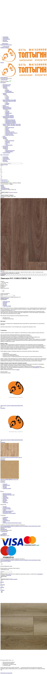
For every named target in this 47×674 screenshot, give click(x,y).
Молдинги (7, 141)
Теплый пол (5, 147)
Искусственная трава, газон (9, 494)
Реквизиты (5, 519)
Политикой (39, 574)
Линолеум (5, 86)
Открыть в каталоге (13, 192)
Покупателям (6, 38)
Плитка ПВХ (5, 498)
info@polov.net (36, 367)
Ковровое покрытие (7, 107)
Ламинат (5, 93)
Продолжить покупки (5, 579)
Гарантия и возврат (7, 508)
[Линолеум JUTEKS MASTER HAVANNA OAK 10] (23, 450)
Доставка (5, 506)
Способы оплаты (6, 507)
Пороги (7, 129)
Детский (7, 114)
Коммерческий (8, 91)
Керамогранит (6, 106)
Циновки (7, 112)
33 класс (7, 97)
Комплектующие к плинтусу (11, 132)
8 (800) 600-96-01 (4, 77)
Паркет (4, 105)
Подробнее (2, 408)
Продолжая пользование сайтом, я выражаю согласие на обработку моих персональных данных (20, 526)
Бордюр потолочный (9, 140)
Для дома (7, 110)
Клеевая (7, 104)
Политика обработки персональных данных (12, 522)
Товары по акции (6, 152)
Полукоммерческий (9, 92)
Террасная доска (6, 85)
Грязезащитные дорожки (10, 123)
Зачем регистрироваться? (8, 511)
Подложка (7, 130)
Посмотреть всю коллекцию (6, 672)
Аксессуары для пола (9, 131)
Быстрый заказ (3, 299)
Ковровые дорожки (9, 115)
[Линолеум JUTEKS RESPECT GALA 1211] (23, 469)
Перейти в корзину (13, 579)
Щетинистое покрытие (10, 119)
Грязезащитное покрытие (10, 121)
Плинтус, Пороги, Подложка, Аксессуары (12, 124)
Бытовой (7, 90)
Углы (6, 143)
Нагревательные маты (10, 150)
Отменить (11, 195)
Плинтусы (7, 142)
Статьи (4, 509)
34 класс (7, 98)
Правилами (8, 575)
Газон (4, 136)
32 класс (7, 96)
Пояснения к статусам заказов (9, 513)
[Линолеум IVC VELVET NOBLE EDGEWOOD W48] (23, 389)
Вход (1, 154)
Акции (4, 521)
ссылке (17, 369)
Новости (5, 518)
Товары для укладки (9, 135)
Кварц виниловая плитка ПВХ (9, 99)
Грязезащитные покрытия (8, 116)
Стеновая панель (8, 145)
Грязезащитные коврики (10, 120)
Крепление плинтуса (9, 127)
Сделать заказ (3, 576)
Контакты (5, 40)
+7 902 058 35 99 (3, 79)
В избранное (3, 274)
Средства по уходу (9, 134)
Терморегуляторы (9, 151)
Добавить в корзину (4, 192)
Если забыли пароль (7, 512)
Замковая (7, 103)
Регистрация (6, 154)
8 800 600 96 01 (3, 529)
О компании (5, 36)
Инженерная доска (7, 84)
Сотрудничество (6, 39)
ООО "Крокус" (5, 527)
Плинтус (7, 128)
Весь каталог (3, 82)
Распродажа (5, 41)
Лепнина (5, 137)
